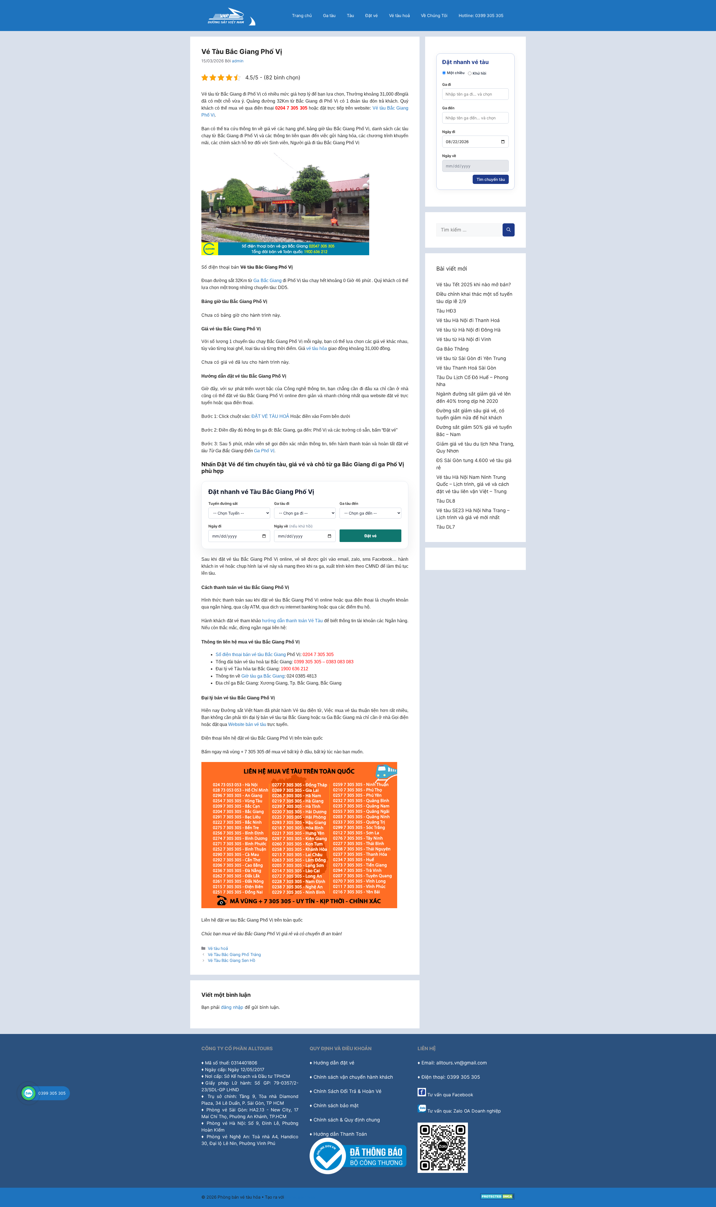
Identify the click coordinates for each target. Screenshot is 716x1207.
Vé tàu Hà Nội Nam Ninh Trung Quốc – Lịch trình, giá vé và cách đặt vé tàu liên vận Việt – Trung (472, 484)
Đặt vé (371, 15)
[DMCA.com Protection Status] (497, 1198)
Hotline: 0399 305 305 (481, 15)
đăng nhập (232, 1007)
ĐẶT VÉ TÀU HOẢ (270, 416)
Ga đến (448, 108)
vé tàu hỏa (316, 348)
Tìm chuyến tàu (491, 179)
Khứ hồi (479, 73)
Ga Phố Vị (264, 450)
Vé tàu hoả (399, 15)
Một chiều (456, 72)
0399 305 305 (52, 1093)
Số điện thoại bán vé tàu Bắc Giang (251, 654)
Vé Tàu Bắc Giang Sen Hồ (231, 960)
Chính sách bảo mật (336, 1105)
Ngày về (293, 526)
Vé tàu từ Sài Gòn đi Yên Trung (471, 358)
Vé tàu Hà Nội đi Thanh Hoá (468, 320)
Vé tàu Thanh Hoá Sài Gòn (466, 368)
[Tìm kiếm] (509, 230)
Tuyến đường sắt (223, 503)
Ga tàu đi (281, 503)
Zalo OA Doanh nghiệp (477, 1111)
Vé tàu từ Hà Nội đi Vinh (463, 339)
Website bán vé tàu (247, 724)
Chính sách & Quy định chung (347, 1120)
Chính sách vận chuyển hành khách (353, 1077)
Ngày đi (214, 526)
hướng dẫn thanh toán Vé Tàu (292, 620)
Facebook (462, 1094)
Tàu (350, 15)
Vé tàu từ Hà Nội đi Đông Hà (468, 330)
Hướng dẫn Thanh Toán (340, 1134)
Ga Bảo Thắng (452, 349)
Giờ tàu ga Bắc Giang (262, 676)
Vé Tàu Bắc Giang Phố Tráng (234, 954)
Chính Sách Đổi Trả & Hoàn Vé (347, 1091)
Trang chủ (302, 15)
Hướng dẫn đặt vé (334, 1063)
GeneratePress (300, 1197)
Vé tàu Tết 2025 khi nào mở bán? (473, 284)
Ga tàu (329, 15)
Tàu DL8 (445, 501)
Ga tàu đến (349, 503)
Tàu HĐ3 (446, 311)
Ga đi (446, 84)
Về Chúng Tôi (434, 15)
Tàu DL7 (445, 527)
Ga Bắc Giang (267, 280)
